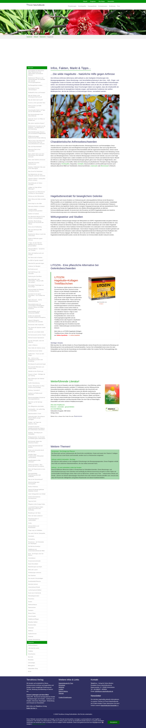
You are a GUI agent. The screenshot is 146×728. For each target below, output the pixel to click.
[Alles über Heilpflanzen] (112, 395)
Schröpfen (81, 164)
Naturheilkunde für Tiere (66, 683)
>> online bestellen (74, 335)
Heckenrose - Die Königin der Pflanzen (63, 451)
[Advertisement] (73, 51)
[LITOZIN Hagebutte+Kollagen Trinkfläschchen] (102, 288)
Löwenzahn (94, 166)
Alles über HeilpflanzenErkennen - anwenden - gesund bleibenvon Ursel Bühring (62, 407)
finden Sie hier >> (32, 708)
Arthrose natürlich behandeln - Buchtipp (63, 459)
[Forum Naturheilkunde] (40, 6)
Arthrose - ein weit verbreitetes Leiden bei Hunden (66, 467)
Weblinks (61, 687)
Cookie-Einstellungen (65, 697)
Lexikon (61, 689)
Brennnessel (105, 166)
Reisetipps (62, 685)
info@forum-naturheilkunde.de (104, 691)
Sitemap (61, 693)
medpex (101, 303)
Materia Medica (63, 691)
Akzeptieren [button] (113, 722)
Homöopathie (65, 164)
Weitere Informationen (39, 724)
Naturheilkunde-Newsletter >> (110, 705)
